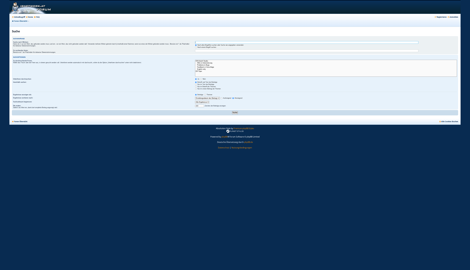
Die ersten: (17, 106)
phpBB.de (248, 142)
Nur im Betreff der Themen (206, 86)
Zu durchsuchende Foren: (22, 61)
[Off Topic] (326, 71)
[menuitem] (29, 17)
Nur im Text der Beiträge (205, 84)
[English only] (326, 69)
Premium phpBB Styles (244, 128)
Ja (198, 79)
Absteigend (238, 98)
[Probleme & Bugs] (326, 65)
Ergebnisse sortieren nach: (23, 98)
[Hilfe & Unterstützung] (326, 63)
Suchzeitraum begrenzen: (22, 102)
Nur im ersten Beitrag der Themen (209, 89)
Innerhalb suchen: (19, 82)
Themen (209, 95)
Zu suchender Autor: (20, 50)
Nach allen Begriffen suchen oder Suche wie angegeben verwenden (220, 45)
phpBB (225, 136)
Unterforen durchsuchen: (22, 79)
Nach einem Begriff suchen (206, 47)
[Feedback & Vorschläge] (326, 67)
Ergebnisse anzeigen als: (22, 95)
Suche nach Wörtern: (21, 42)
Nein (204, 79)
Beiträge (200, 95)
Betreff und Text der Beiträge (207, 82)
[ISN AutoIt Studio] (326, 61)
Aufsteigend (227, 98)
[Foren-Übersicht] (30, 7)
